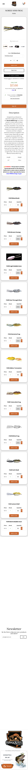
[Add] (17, 60)
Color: (14, 53)
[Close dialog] (26, 751)
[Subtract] (10, 60)
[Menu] (4, 4)
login (9, 78)
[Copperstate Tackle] (14, 4)
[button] (24, 4)
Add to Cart (14, 65)
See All (14, 106)
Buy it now (14, 70)
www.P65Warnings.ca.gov (14, 173)
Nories (14, 13)
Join (23, 637)
